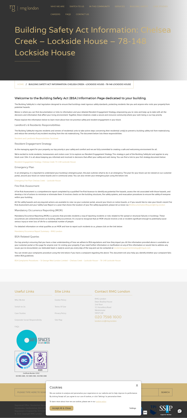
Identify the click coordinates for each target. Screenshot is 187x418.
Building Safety (139, 6)
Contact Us (82, 14)
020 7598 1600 (108, 317)
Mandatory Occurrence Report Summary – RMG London (38, 231)
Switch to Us (77, 6)
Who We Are (57, 6)
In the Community (99, 6)
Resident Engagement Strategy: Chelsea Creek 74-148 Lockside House (45, 162)
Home (20, 84)
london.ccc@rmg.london (106, 321)
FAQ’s (17, 326)
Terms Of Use (60, 306)
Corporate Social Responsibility (28, 320)
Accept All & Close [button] (61, 408)
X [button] (137, 385)
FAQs (68, 14)
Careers (55, 14)
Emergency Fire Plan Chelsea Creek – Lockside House (38, 180)
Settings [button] (132, 408)
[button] (179, 411)
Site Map (58, 320)
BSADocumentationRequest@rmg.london (147, 205)
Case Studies (160, 6)
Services (120, 6)
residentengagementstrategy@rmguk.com (132, 248)
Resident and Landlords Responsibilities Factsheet (36, 138)
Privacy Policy (60, 313)
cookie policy (101, 401)
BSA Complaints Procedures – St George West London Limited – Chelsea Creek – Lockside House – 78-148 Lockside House (68, 260)
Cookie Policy (60, 300)
